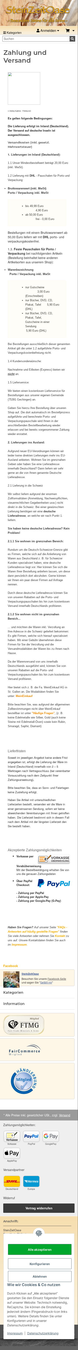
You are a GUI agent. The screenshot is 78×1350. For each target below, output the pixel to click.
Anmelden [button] (48, 30)
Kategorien (14, 32)
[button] (70, 30)
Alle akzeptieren (40, 1249)
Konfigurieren (40, 1264)
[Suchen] (72, 39)
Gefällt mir (46, 982)
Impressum (15, 1333)
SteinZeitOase (30, 974)
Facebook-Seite (57, 978)
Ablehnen (40, 1276)
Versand (64, 1115)
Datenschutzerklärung (43, 1333)
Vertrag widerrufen (39, 1208)
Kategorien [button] (13, 992)
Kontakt (60, 936)
